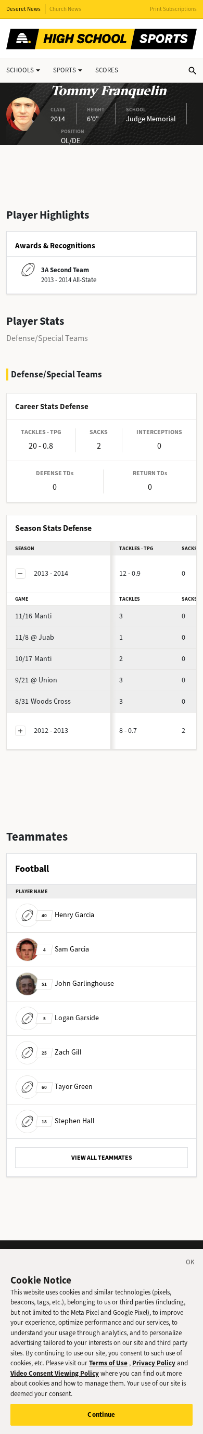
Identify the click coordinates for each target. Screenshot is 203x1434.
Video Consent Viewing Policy (54, 1373)
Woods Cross (43, 701)
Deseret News (23, 9)
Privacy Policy (153, 1363)
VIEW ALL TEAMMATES (101, 1157)
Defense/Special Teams (47, 338)
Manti (33, 616)
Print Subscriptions (173, 9)
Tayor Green (67, 1087)
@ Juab (34, 637)
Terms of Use (108, 1363)
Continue (101, 1414)
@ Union (36, 680)
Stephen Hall (68, 1121)
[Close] (190, 1263)
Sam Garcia (66, 949)
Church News (65, 9)
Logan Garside (71, 1018)
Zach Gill (62, 1052)
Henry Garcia (68, 915)
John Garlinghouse (78, 983)
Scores (106, 70)
